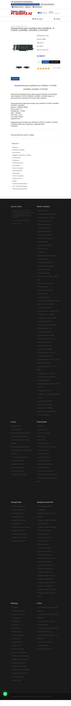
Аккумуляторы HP (17, 523)
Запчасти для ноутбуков (19, 652)
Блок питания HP (43, 541)
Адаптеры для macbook (45, 561)
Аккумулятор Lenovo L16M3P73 (47, 377)
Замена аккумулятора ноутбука (47, 214)
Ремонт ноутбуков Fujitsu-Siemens (48, 474)
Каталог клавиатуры (18, 676)
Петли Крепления (17, 170)
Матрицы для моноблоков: (20, 189)
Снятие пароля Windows (19, 474)
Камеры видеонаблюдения (20, 183)
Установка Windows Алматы (20, 457)
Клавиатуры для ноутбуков (20, 659)
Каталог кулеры (16, 680)
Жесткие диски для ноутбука (20, 656)
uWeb (37, 696)
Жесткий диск (16, 173)
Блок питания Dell (43, 544)
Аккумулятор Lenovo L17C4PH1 (47, 318)
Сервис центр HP (43, 453)
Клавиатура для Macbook (19, 673)
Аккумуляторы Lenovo (18, 530)
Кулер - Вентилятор (18, 168)
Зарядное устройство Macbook (47, 520)
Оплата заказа (42, 429)
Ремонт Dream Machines (45, 245)
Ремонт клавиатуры (44, 297)
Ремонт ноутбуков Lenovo (45, 238)
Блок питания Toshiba (44, 537)
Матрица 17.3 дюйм (18, 649)
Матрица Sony (16, 638)
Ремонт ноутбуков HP (44, 228)
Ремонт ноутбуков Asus (45, 224)
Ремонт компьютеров (18, 467)
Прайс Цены (41, 252)
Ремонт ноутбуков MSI (44, 235)
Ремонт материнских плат (46, 290)
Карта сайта (41, 436)
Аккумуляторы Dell (17, 516)
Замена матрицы (43, 259)
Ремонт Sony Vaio (43, 249)
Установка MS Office (18, 460)
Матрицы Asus (16, 618)
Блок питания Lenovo (44, 548)
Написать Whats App (48, 4)
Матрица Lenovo (17, 631)
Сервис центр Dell (43, 457)
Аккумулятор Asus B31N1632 (46, 352)
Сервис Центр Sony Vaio (45, 464)
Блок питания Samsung (45, 555)
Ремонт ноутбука (43, 210)
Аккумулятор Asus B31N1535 (46, 339)
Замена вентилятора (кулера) (47, 255)
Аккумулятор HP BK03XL (45, 349)
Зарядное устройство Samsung (47, 589)
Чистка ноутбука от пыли (45, 262)
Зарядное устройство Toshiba (47, 582)
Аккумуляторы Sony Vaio (19, 537)
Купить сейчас (54, 62)
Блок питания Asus (43, 534)
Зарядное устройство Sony (46, 579)
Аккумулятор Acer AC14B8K (46, 335)
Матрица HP (15, 625)
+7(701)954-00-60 (27, 2)
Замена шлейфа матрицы (45, 266)
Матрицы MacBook (17, 614)
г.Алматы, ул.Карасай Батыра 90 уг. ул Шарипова (26, 4)
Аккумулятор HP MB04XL (45, 408)
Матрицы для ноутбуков (19, 666)
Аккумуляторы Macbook (19, 520)
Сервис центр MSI (43, 467)
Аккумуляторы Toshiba (18, 541)
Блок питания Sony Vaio (45, 551)
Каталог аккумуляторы (18, 506)
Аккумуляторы (17, 157)
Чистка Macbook (16, 429)
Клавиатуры (16, 160)
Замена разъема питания (45, 283)
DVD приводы (16, 165)
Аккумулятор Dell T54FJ (45, 328)
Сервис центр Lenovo (44, 460)
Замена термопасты (44, 269)
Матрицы (15, 147)
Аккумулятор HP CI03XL (45, 390)
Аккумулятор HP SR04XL (45, 401)
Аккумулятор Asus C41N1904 (46, 373)
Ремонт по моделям (18, 176)
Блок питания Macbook (45, 530)
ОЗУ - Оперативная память (20, 186)
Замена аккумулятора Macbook (21, 433)
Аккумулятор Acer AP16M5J (46, 314)
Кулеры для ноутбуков (18, 663)
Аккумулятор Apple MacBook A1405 (48, 311)
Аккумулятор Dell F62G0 (45, 356)
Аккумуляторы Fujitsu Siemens (21, 527)
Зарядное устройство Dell (45, 586)
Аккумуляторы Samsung (19, 534)
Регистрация (38, 7)
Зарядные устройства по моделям (22, 155)
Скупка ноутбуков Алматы (45, 642)
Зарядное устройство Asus (46, 568)
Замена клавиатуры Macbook (20, 447)
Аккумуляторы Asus (18, 513)
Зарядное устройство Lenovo (46, 575)
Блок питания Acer (43, 523)
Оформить (51, 13)
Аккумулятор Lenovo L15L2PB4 (47, 325)
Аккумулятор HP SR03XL (45, 404)
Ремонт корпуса (42, 294)
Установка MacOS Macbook (20, 436)
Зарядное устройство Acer (46, 565)
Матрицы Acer (16, 621)
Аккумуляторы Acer (17, 510)
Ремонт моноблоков (18, 464)
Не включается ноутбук (45, 649)
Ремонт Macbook (43, 242)
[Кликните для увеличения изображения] (22, 48)
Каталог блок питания (44, 506)
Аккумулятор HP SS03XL (45, 307)
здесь (51, 696)
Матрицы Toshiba (17, 642)
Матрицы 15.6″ (16, 645)
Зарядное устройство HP (45, 572)
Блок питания (16, 152)
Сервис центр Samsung (45, 471)
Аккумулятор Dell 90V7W (45, 321)
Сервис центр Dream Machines (47, 447)
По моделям (41, 510)
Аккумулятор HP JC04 (44, 380)
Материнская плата (18, 163)
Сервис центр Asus (43, 450)
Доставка (40, 426)
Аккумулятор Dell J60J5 (44, 332)
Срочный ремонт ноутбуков (46, 217)
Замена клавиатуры (44, 273)
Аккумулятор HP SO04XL (45, 342)
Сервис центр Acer (43, 443)
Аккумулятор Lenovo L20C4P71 (47, 411)
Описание (15, 78)
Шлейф (14, 181)
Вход (29, 7)
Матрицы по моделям (19, 150)
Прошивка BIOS (42, 287)
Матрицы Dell (16, 628)
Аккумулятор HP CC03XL (45, 345)
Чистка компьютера (18, 471)
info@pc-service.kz (18, 7)
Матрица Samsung (17, 635)
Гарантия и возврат (44, 433)
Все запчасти (42, 440)
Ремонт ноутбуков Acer (45, 221)
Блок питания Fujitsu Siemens (47, 558)
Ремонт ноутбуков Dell (44, 231)
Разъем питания (17, 178)
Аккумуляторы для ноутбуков (20, 670)
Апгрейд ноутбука (43, 645)
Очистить (57, 13)
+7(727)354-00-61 (18, 2)
